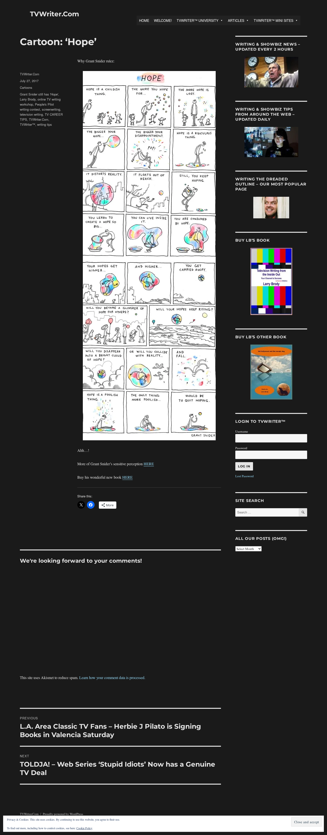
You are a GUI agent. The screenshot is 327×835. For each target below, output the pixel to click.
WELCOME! (163, 20)
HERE (149, 463)
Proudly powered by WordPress (63, 814)
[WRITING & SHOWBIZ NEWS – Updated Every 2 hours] (271, 72)
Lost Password (244, 476)
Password (241, 448)
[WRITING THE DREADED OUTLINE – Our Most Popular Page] (271, 207)
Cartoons (26, 87)
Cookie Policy (84, 828)
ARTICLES (236, 20)
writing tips (44, 124)
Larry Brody (28, 99)
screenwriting (51, 109)
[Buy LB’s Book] (271, 281)
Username (241, 431)
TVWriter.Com (54, 14)
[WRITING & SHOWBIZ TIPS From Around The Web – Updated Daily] (271, 142)
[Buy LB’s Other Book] (271, 372)
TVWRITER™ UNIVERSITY (197, 20)
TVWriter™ (27, 124)
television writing (31, 114)
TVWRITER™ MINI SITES (273, 20)
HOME (144, 20)
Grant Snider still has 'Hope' (39, 94)
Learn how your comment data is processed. (112, 677)
